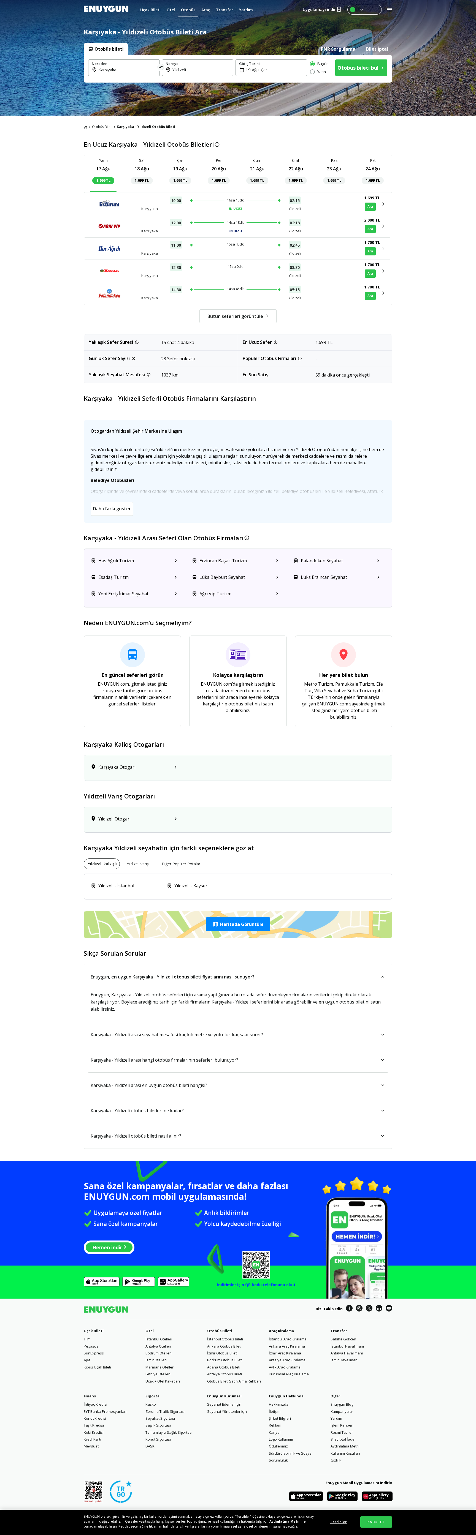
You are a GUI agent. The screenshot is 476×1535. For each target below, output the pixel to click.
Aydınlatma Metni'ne (287, 1521)
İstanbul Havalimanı (347, 1346)
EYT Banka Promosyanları (105, 1411)
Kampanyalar (342, 1411)
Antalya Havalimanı (347, 1353)
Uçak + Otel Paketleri (162, 1381)
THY (87, 1339)
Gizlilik (336, 1460)
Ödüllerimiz (278, 1446)
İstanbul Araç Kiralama (288, 1339)
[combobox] (127, 69)
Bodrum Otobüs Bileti (224, 1359)
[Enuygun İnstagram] (359, 1309)
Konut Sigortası (158, 1439)
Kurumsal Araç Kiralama (289, 1374)
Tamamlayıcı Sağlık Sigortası (168, 1432)
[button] (238, 924)
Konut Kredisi (95, 1418)
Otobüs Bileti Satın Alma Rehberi (234, 1381)
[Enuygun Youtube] (389, 1309)
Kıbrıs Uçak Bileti (97, 1367)
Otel (149, 1330)
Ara (370, 206)
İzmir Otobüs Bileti (222, 1353)
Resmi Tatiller (342, 1432)
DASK (150, 1446)
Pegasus (91, 1346)
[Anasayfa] (86, 127)
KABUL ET (376, 1521)
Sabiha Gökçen (343, 1339)
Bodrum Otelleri (158, 1353)
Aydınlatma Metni (345, 1446)
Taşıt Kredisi (94, 1425)
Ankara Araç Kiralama (287, 1346)
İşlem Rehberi (342, 1425)
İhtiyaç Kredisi (95, 1404)
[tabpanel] (238, 69)
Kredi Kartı (92, 1439)
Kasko (150, 1404)
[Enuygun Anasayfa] (106, 10)
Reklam (275, 1425)
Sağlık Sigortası (158, 1425)
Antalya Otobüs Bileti (224, 1374)
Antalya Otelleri (158, 1346)
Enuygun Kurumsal (224, 1396)
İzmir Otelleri (156, 1359)
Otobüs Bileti (102, 127)
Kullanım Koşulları (345, 1453)
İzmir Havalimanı (344, 1359)
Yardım (336, 1418)
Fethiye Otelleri (158, 1374)
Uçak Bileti (94, 1330)
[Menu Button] (364, 10)
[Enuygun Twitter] (369, 1309)
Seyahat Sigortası (160, 1418)
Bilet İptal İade (343, 1439)
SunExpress (94, 1353)
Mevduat (91, 1446)
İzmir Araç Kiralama (285, 1353)
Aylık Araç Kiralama (285, 1367)
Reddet (124, 1526)
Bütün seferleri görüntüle (235, 316)
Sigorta (152, 1396)
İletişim (274, 1411)
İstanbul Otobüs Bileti (225, 1339)
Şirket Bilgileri (280, 1418)
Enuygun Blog (342, 1404)
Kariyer (275, 1432)
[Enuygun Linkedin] (379, 1309)
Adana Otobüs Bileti (223, 1367)
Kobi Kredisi (94, 1432)
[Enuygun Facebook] (349, 1309)
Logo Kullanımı (281, 1439)
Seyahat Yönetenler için (227, 1411)
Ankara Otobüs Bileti (224, 1346)
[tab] (106, 49)
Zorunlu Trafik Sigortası (165, 1411)
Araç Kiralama (281, 1330)
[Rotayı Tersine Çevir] (161, 68)
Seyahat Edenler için (224, 1404)
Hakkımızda (278, 1404)
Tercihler (338, 1521)
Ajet (87, 1359)
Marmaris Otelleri (159, 1367)
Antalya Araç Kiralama (287, 1359)
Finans (90, 1396)
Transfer (339, 1330)
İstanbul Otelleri (158, 1339)
